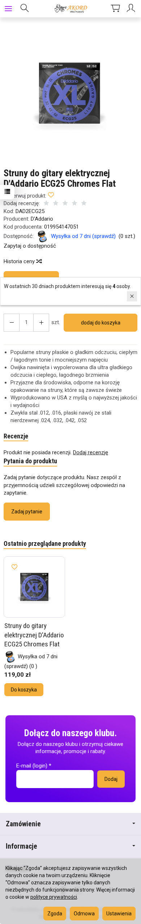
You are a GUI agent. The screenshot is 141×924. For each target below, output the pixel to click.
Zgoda (54, 913)
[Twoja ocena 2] (55, 204)
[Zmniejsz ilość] (41, 323)
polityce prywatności (53, 897)
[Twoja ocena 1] (46, 204)
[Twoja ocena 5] (84, 204)
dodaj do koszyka (100, 323)
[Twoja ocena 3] (65, 204)
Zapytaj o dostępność (30, 246)
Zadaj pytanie (26, 511)
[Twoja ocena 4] (74, 204)
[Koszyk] (115, 8)
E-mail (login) (31, 765)
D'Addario (42, 219)
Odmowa (84, 913)
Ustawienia (119, 913)
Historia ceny (20, 261)
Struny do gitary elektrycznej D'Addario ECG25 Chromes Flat (34, 635)
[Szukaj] (25, 8)
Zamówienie (23, 824)
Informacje (21, 846)
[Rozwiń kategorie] (8, 8)
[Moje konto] (132, 8)
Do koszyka (24, 690)
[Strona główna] (70, 8)
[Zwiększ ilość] (12, 323)
